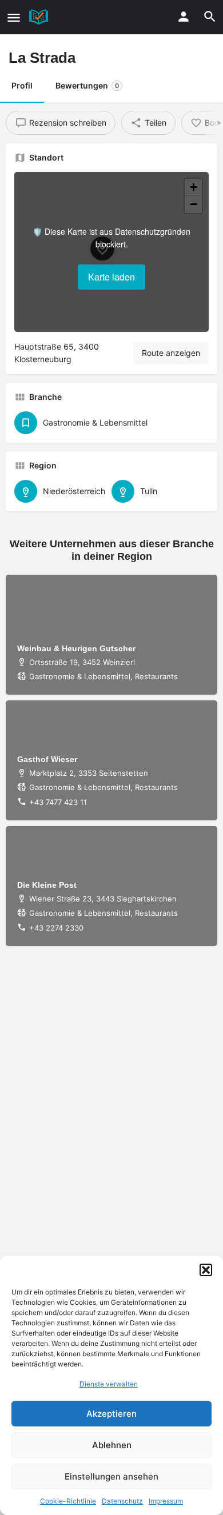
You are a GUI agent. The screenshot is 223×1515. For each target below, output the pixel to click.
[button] (206, 1270)
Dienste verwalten (108, 1384)
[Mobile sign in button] (183, 16)
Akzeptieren (111, 1413)
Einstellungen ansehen (111, 1476)
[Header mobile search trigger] (209, 16)
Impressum (166, 1501)
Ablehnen (112, 1445)
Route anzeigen (171, 353)
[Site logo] (40, 17)
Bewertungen (87, 85)
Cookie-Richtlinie (68, 1501)
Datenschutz (122, 1501)
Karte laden (111, 276)
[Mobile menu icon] (14, 17)
